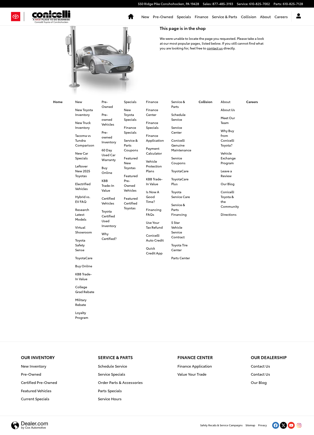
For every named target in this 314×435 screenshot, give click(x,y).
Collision (248, 16)
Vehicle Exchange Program (228, 158)
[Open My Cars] (297, 16)
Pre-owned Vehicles (108, 119)
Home (58, 101)
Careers (281, 16)
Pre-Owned (163, 16)
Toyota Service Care (180, 194)
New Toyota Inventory (84, 112)
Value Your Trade (191, 374)
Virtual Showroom (83, 229)
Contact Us (260, 366)
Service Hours (110, 398)
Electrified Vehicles (83, 186)
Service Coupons (178, 160)
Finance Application (155, 138)
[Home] (17, 16)
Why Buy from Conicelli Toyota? (227, 137)
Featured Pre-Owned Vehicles (131, 183)
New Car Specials (81, 155)
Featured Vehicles (36, 390)
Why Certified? (109, 236)
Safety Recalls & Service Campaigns (221, 425)
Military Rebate (80, 302)
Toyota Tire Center (179, 247)
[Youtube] (291, 425)
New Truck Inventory (83, 125)
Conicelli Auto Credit (155, 237)
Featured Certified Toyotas (131, 203)
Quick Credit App (154, 250)
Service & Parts (224, 16)
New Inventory (33, 366)
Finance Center (152, 112)
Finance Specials (130, 130)
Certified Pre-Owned (39, 382)
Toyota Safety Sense (80, 245)
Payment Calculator (154, 151)
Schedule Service (178, 117)
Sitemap (250, 425)
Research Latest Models (82, 214)
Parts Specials (110, 390)
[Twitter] (283, 425)
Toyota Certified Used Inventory (109, 218)
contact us (215, 48)
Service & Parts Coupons (131, 145)
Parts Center (180, 258)
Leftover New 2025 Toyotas (82, 171)
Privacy (262, 425)
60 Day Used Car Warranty (109, 155)
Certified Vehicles (108, 200)
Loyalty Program (81, 315)
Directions (229, 214)
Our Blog (227, 183)
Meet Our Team (228, 120)
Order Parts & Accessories (120, 382)
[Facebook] (275, 425)
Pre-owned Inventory (109, 137)
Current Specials (35, 398)
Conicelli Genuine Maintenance (181, 145)
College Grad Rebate (84, 289)
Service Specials (111, 374)
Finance (201, 16)
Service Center (176, 130)
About (265, 16)
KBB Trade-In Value (83, 276)
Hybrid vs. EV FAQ (82, 199)
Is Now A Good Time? (152, 197)
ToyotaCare (83, 258)
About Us (228, 109)
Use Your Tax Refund (154, 225)
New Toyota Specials (130, 114)
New (145, 16)
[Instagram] (299, 425)
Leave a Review (226, 173)
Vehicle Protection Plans (154, 166)
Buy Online (83, 266)
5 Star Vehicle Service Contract (178, 229)
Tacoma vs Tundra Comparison (84, 140)
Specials (184, 16)
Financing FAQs (153, 212)
